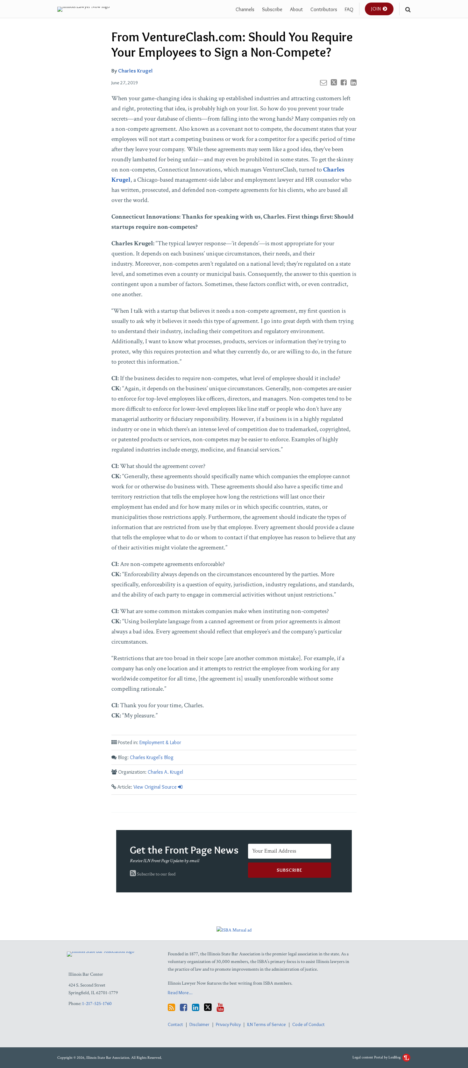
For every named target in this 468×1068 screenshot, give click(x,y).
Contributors (323, 9)
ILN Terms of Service (266, 1024)
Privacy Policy (228, 1024)
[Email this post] (323, 82)
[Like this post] (344, 82)
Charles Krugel (135, 70)
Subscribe (272, 9)
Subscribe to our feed (155, 874)
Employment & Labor (160, 742)
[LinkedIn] (195, 1007)
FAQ (349, 9)
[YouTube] (220, 1007)
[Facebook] (183, 1007)
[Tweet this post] (334, 82)
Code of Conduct (308, 1024)
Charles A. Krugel (165, 772)
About (296, 9)
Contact (175, 1024)
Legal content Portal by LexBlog (377, 1057)
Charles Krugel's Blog (152, 757)
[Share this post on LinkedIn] (354, 82)
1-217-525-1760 (97, 1004)
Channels (245, 9)
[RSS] (171, 1007)
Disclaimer (199, 1024)
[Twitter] (208, 1007)
